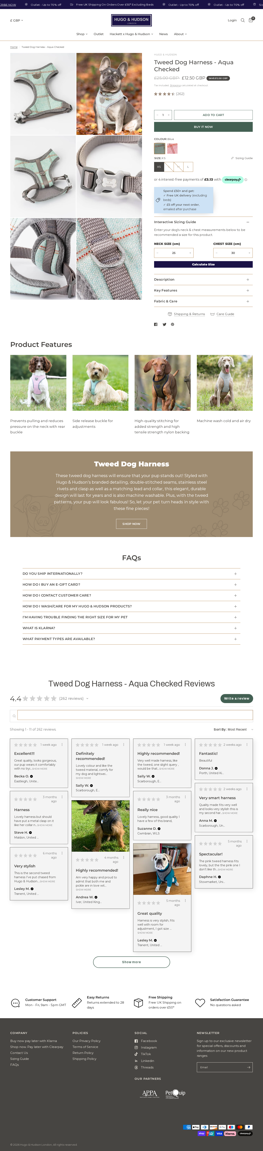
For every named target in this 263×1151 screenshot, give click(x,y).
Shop (80, 34)
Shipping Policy (84, 1059)
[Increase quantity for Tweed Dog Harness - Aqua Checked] (169, 115)
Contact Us (19, 1053)
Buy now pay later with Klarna (33, 1041)
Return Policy (83, 1053)
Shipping (175, 85)
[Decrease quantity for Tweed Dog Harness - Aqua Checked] (157, 115)
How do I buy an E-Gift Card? (51, 584)
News (163, 34)
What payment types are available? (59, 639)
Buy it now (203, 127)
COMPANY (19, 1033)
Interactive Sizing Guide (175, 222)
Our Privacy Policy (86, 1041)
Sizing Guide (19, 1059)
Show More (39, 768)
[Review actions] (62, 744)
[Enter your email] (249, 1067)
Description (164, 279)
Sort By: (220, 729)
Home (13, 46)
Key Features (165, 290)
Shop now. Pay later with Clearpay (36, 1047)
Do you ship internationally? (52, 574)
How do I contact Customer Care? (57, 595)
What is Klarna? (39, 628)
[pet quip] (178, 1096)
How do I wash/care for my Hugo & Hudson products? (77, 606)
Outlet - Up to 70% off (22, 4)
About (179, 34)
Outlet (99, 34)
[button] (87, 698)
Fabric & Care (165, 301)
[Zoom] (67, 61)
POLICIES (80, 1033)
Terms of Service (85, 1047)
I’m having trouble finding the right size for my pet (75, 617)
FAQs (14, 1065)
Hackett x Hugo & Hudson (130, 34)
